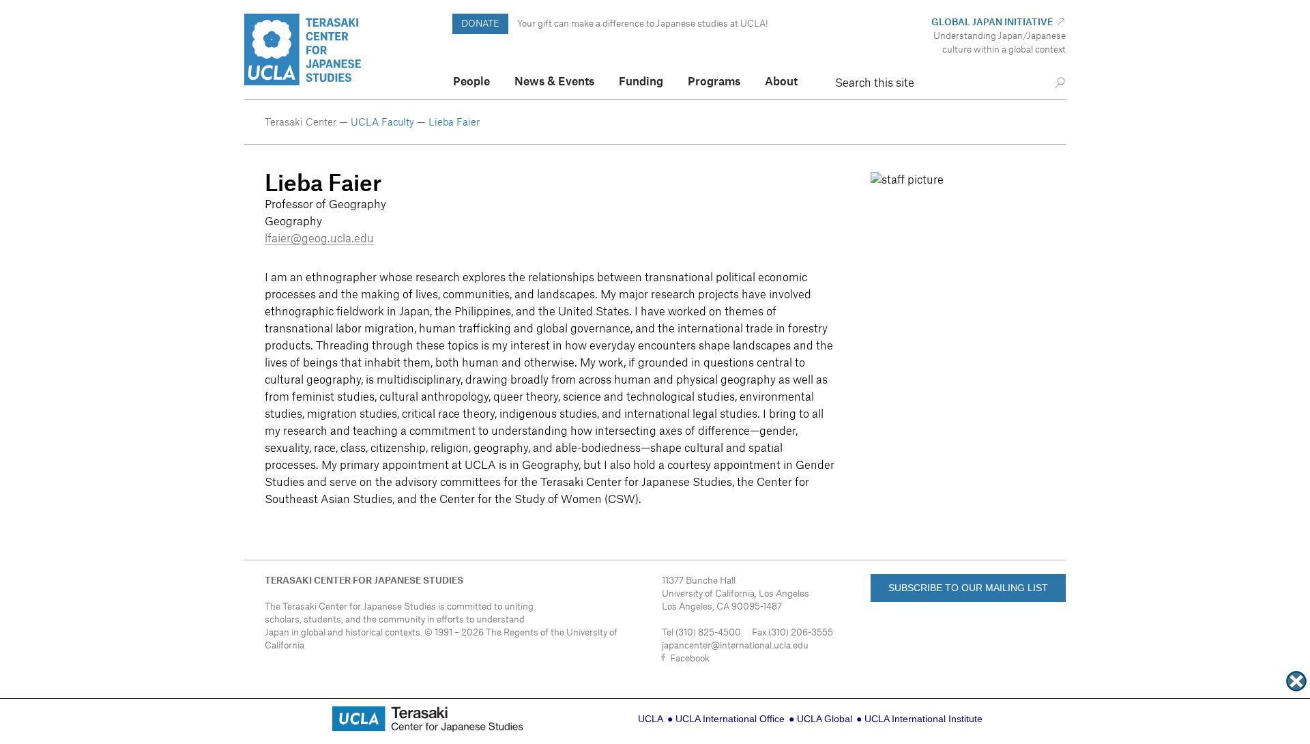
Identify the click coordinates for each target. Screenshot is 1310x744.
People (471, 81)
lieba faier (454, 123)
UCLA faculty (384, 123)
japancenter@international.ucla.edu (735, 645)
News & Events (554, 81)
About (781, 81)
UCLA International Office (730, 718)
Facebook (690, 658)
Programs (714, 81)
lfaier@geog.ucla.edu (319, 238)
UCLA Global (824, 718)
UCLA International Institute (923, 718)
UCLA (650, 718)
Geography (293, 221)
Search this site (874, 83)
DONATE (480, 23)
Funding (641, 81)
